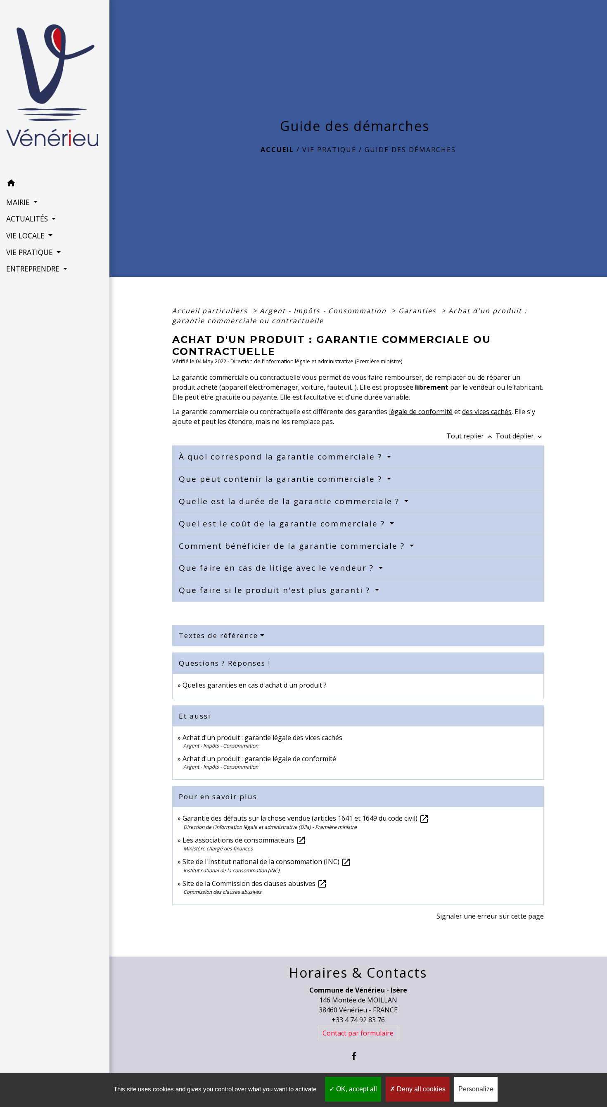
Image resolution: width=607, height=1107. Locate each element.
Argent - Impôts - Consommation (324, 310)
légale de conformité (421, 411)
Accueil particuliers (211, 310)
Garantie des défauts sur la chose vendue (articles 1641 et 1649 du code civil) (306, 818)
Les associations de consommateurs (244, 840)
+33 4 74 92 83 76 (358, 1019)
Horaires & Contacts (358, 973)
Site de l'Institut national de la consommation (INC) (267, 861)
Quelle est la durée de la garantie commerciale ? (290, 501)
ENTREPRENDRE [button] (34, 269)
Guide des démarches (410, 149)
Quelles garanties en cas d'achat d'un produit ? (255, 685)
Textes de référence (218, 635)
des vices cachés (487, 411)
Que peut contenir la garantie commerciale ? (282, 479)
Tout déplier (520, 435)
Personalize (475, 1089)
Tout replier (470, 435)
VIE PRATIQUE (329, 149)
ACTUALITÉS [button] (28, 219)
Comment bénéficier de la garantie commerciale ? (293, 545)
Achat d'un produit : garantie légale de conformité (259, 758)
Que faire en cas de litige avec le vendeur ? (278, 567)
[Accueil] (54, 87)
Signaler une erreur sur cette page (490, 916)
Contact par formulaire (358, 1033)
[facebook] (358, 1056)
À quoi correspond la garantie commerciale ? (282, 456)
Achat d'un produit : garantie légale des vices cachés (262, 737)
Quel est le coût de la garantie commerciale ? (283, 523)
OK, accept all (355, 1089)
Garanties (418, 310)
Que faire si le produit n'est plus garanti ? (276, 590)
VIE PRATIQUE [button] (30, 252)
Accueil (277, 149)
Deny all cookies (420, 1089)
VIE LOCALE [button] (26, 235)
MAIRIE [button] (19, 202)
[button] (54, 184)
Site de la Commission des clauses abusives (255, 883)
